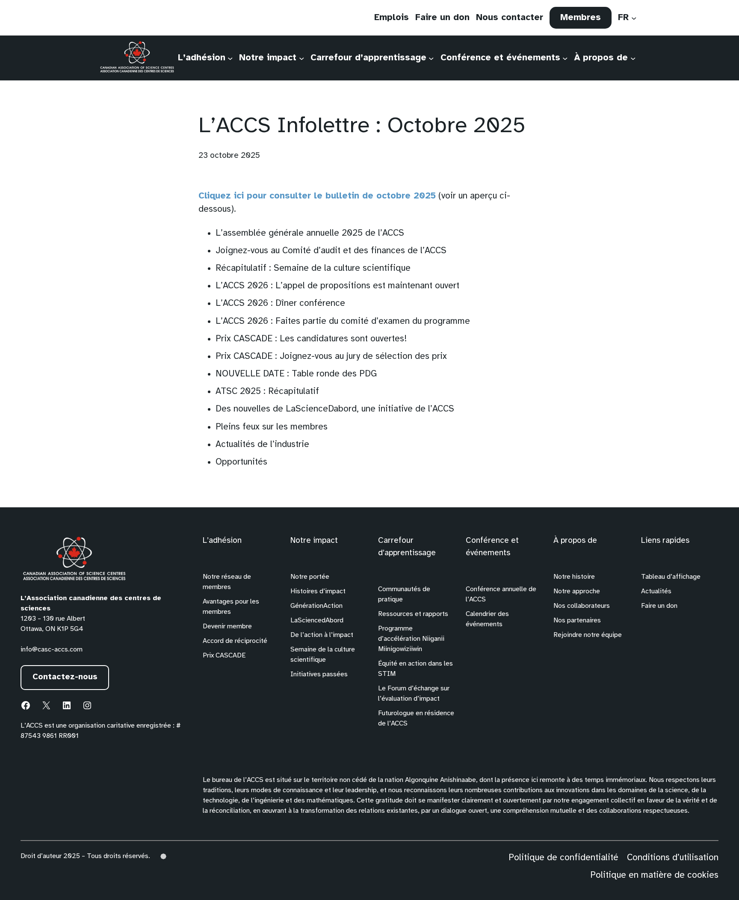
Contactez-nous (65, 677)
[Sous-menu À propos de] (633, 57)
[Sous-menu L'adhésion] (230, 57)
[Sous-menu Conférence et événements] (565, 57)
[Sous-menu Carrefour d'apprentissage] (431, 57)
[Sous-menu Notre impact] (301, 57)
